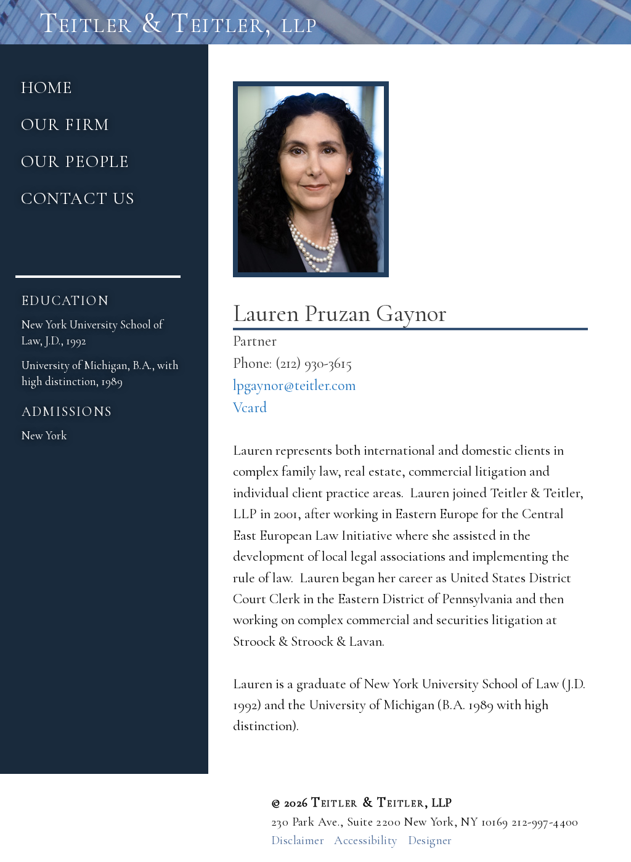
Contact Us (77, 198)
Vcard (250, 408)
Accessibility (365, 840)
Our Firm (65, 124)
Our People (75, 161)
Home (47, 87)
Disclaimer (297, 840)
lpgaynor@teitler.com (294, 385)
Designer (430, 840)
